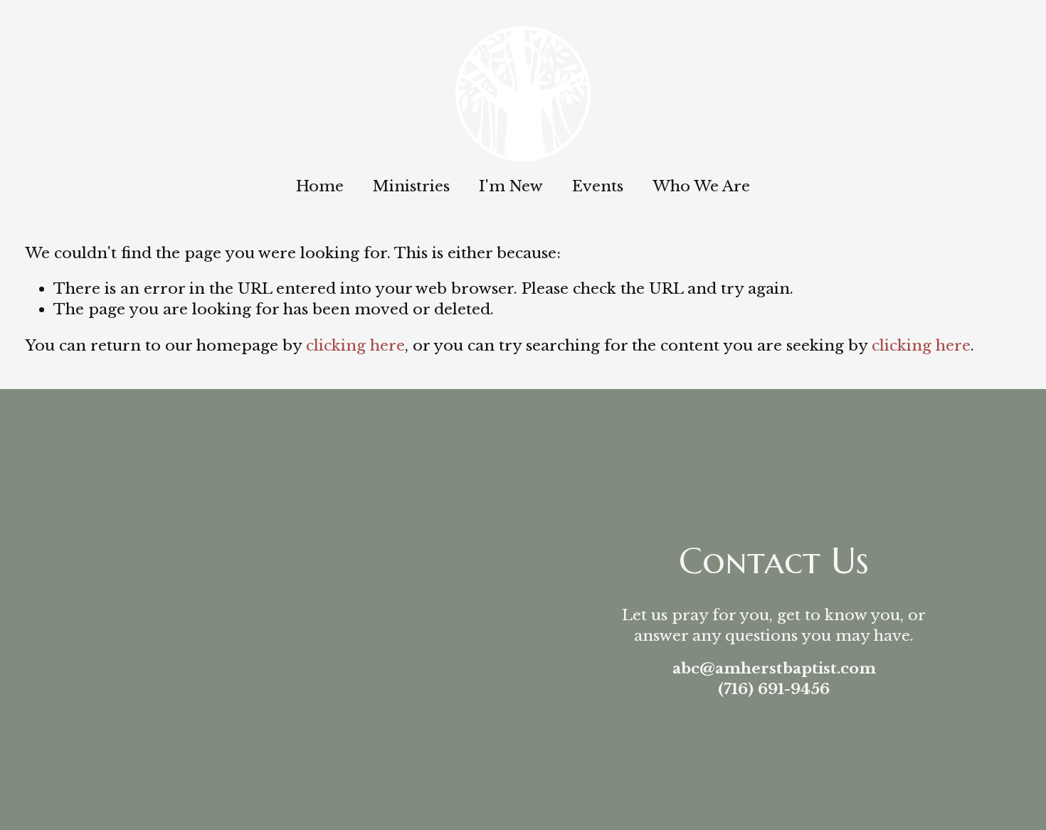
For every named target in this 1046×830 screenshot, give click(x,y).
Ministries (411, 186)
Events (597, 186)
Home (320, 186)
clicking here (355, 345)
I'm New (511, 186)
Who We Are (701, 186)
